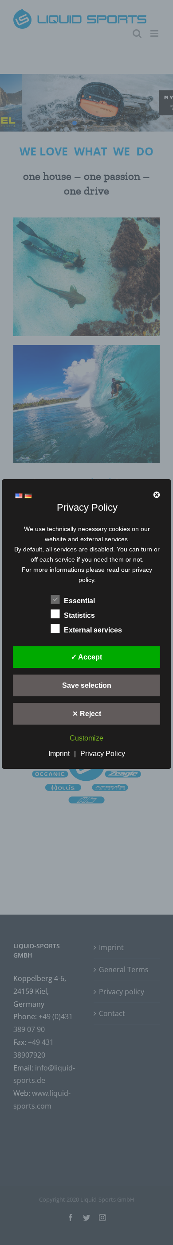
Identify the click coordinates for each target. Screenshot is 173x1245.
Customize (86, 738)
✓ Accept (86, 657)
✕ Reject (86, 714)
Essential (79, 601)
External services (93, 630)
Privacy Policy (102, 753)
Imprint (59, 753)
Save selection (86, 686)
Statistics (79, 616)
